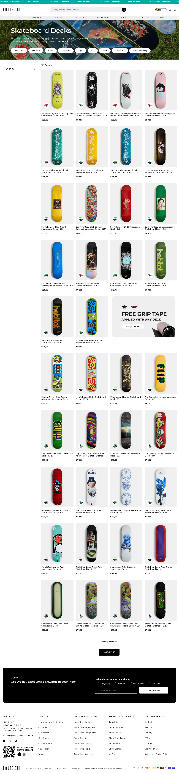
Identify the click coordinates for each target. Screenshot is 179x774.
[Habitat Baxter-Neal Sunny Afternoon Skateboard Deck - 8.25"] (57, 373)
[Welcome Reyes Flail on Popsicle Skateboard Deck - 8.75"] (57, 90)
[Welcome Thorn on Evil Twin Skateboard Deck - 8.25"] (126, 146)
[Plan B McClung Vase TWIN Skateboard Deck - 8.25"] (161, 487)
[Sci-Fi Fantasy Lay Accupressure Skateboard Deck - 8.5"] (161, 203)
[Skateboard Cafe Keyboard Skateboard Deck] (126, 543)
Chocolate (66, 51)
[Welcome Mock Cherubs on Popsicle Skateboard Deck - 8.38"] (92, 90)
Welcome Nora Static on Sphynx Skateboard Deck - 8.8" (160, 115)
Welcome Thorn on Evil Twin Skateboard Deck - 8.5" (90, 171)
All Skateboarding (140, 51)
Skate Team (43, 749)
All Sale (112, 754)
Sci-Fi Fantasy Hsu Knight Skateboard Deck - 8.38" (53, 228)
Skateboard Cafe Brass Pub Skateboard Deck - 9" (89, 568)
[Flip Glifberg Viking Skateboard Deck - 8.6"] (161, 430)
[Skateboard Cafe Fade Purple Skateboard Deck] (161, 543)
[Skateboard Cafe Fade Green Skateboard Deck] (57, 600)
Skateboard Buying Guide (156, 754)
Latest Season (115, 722)
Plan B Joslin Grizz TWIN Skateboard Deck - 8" (53, 568)
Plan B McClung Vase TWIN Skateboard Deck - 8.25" (158, 511)
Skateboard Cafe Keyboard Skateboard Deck (122, 568)
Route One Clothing (83, 722)
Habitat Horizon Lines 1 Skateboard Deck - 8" (52, 341)
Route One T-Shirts (82, 743)
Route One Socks (82, 749)
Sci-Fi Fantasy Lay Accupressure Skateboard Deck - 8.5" (160, 228)
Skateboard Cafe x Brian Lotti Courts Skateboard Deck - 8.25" (125, 625)
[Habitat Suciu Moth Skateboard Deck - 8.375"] (92, 373)
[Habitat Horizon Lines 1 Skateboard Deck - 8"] (57, 316)
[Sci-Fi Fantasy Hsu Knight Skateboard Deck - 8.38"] (57, 203)
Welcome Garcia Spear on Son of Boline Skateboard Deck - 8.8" (125, 115)
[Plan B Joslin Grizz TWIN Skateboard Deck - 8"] (57, 543)
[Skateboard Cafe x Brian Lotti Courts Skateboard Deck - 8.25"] (126, 600)
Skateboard (103, 18)
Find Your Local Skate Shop (50, 722)
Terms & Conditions (33, 768)
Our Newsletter (45, 743)
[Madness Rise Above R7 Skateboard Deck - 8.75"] (92, 260)
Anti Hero (36, 51)
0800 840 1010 (12, 725)
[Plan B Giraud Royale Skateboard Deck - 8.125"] (126, 487)
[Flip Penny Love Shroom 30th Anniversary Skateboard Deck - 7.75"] (92, 430)
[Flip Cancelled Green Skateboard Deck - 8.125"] (57, 430)
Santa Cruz (120, 51)
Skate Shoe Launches (119, 738)
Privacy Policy (60, 768)
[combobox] (88, 9)
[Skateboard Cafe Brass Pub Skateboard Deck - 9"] (92, 543)
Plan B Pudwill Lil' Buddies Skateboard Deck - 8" (88, 511)
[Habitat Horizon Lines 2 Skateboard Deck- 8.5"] (161, 260)
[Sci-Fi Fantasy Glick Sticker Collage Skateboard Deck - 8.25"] (92, 203)
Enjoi (81, 51)
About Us (144, 18)
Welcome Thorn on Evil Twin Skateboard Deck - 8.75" (55, 171)
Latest (17, 18)
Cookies (48, 768)
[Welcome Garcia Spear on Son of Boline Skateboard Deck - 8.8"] (126, 90)
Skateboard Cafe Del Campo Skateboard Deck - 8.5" (123, 285)
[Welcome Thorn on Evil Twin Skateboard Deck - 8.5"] (92, 146)
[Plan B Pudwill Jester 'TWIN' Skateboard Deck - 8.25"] (57, 487)
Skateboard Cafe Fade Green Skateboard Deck (55, 625)
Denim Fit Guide (152, 749)
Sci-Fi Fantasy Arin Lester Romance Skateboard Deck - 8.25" (158, 171)
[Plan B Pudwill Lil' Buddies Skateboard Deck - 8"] (92, 487)
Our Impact (43, 733)
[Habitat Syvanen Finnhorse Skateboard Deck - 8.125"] (92, 316)
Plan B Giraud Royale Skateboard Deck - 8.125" (126, 511)
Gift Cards (149, 743)
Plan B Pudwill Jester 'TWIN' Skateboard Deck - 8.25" (55, 511)
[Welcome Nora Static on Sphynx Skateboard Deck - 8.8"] (161, 90)
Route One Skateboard (84, 754)
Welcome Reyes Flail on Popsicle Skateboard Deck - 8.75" (57, 115)
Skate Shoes (37, 18)
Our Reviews (44, 738)
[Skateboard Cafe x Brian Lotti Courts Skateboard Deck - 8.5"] (92, 600)
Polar (105, 51)
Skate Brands (115, 749)
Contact (148, 722)
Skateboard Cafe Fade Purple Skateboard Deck (158, 568)
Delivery (148, 733)
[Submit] (124, 10)
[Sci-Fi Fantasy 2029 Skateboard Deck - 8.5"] (126, 203)
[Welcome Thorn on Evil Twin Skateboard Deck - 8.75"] (57, 146)
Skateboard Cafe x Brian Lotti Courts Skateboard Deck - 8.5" (90, 625)
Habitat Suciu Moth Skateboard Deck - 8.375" (91, 398)
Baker (50, 51)
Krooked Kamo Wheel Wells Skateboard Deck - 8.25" (158, 625)
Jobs (40, 754)
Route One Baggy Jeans (85, 727)
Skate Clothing (116, 727)
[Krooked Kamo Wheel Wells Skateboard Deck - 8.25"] (161, 600)
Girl (92, 51)
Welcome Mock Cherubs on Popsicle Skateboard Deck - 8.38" (91, 115)
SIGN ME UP (153, 690)
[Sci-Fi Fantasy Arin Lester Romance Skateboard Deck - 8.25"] (161, 146)
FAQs (147, 738)
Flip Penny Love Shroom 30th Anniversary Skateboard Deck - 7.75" (90, 455)
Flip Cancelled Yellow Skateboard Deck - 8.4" (160, 398)
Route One (19, 51)
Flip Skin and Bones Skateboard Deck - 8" (125, 398)
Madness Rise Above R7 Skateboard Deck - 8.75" (87, 285)
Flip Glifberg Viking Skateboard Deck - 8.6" (159, 455)
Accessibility (75, 768)
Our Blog (42, 727)
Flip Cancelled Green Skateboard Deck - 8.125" (57, 455)
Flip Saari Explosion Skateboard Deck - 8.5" (125, 455)
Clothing (58, 18)
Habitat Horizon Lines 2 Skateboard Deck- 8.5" (156, 285)
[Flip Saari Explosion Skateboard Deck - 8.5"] (126, 430)
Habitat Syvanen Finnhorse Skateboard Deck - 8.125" (89, 341)
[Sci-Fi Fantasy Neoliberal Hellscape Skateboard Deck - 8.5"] (57, 260)
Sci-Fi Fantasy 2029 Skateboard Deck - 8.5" (125, 228)
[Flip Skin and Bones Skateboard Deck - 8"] (126, 373)
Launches (124, 18)
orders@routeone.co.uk (18, 736)
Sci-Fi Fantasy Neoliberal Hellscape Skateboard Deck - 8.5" (57, 285)
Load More (109, 652)
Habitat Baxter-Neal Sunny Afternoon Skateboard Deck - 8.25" (55, 398)
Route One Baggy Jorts (85, 733)
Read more (63, 41)
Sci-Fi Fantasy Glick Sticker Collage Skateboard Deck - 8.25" (91, 228)
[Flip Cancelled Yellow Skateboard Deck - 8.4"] (161, 373)
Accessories (80, 18)
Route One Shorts (82, 738)
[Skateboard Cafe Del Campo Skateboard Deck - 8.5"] (126, 260)
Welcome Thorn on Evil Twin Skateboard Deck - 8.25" (124, 171)
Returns (148, 727)
